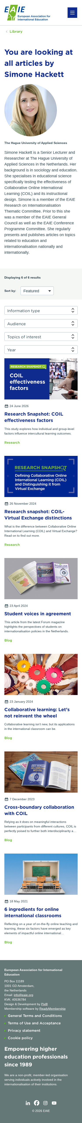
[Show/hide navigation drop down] (72, 12)
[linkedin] (28, 1103)
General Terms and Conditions (35, 1016)
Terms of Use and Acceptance (34, 1023)
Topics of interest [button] (24, 337)
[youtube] (54, 1103)
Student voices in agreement (37, 613)
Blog (8, 640)
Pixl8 (44, 1004)
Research (12, 443)
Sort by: (10, 291)
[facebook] (36, 1103)
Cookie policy (20, 1038)
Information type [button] (23, 310)
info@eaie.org (23, 995)
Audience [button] (16, 323)
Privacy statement (24, 1030)
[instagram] (45, 1103)
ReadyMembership (52, 1008)
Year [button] (11, 350)
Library (16, 31)
